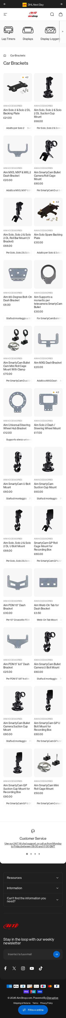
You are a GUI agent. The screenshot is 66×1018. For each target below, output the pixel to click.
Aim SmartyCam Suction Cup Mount (45, 485)
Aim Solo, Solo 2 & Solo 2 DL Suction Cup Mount (47, 113)
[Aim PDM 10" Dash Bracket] (17, 582)
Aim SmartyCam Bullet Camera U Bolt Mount (47, 666)
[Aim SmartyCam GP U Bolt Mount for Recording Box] (48, 700)
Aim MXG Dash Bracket (48, 362)
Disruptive (52, 997)
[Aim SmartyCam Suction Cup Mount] (48, 461)
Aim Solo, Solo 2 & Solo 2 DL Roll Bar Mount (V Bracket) (17, 238)
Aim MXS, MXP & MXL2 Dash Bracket (17, 174)
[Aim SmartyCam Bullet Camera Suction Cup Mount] (17, 700)
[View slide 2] (31, 854)
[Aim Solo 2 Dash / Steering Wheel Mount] (48, 402)
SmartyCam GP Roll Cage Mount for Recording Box (46, 546)
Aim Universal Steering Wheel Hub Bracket (16, 426)
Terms (35, 1003)
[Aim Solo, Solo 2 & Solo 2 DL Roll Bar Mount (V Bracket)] (17, 212)
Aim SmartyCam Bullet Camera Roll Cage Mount (47, 176)
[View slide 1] (27, 854)
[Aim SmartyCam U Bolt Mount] (17, 461)
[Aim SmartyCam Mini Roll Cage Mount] (48, 762)
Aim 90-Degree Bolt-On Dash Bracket (17, 298)
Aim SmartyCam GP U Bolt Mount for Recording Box (47, 726)
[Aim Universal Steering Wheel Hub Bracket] (17, 402)
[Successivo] (61, 4)
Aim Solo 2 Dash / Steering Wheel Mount (47, 426)
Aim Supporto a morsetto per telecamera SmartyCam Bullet (48, 302)
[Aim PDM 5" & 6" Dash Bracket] (17, 641)
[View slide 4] (39, 854)
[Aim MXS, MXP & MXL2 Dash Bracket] (17, 149)
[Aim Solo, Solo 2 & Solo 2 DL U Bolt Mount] (17, 520)
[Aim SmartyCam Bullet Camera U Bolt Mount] (48, 641)
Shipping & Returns (22, 1003)
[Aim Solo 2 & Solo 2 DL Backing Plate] (17, 87)
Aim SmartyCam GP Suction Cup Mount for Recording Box (16, 789)
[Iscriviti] (56, 954)
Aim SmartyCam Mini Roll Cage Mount (46, 787)
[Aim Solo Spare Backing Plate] (48, 212)
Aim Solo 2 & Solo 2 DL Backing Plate (16, 111)
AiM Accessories (12, 106)
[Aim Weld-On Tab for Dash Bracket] (48, 582)
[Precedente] (4, 4)
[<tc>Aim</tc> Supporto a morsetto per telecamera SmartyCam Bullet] (48, 274)
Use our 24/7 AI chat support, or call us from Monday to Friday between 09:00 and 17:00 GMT (33, 845)
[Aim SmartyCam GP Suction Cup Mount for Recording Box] (17, 762)
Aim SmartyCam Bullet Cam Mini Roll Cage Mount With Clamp (16, 366)
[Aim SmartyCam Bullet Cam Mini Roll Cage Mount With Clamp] (17, 340)
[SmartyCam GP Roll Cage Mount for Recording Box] (48, 520)
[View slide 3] (35, 854)
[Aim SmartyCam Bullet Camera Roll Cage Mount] (48, 149)
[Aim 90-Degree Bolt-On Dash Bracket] (17, 274)
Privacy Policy (46, 1003)
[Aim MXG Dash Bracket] (48, 340)
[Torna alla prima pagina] (4, 55)
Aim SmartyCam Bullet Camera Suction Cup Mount (16, 726)
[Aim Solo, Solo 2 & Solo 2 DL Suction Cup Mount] (48, 87)
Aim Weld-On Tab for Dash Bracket (46, 607)
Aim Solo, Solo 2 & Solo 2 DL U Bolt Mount (17, 544)
